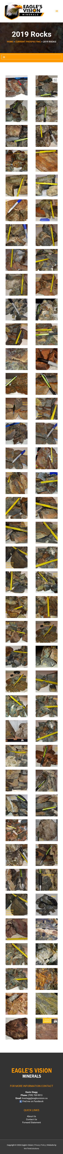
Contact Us (31, 1119)
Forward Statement (31, 1122)
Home (10, 41)
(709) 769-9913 (35, 1095)
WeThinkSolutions (31, 1148)
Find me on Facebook (33, 1101)
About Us (31, 1116)
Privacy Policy (40, 1145)
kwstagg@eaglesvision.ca (34, 1098)
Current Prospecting (28, 41)
